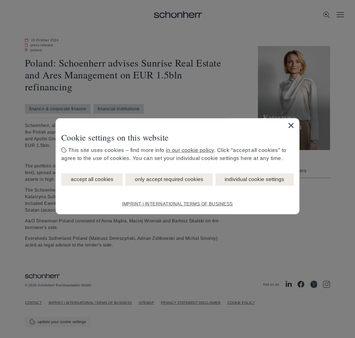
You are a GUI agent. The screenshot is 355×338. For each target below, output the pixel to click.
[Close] (291, 125)
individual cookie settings (254, 179)
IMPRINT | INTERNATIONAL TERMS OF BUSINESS (177, 204)
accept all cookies (92, 179)
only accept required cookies (169, 179)
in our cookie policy (190, 150)
